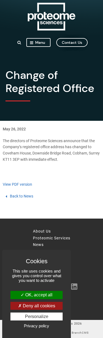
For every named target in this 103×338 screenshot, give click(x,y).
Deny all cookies (38, 305)
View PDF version (17, 184)
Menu (40, 42)
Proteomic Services (51, 238)
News (38, 245)
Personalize (36, 316)
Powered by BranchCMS (71, 332)
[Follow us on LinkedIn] (72, 286)
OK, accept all (38, 295)
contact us (72, 42)
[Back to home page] (51, 29)
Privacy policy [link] (36, 325)
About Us (42, 231)
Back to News (21, 196)
